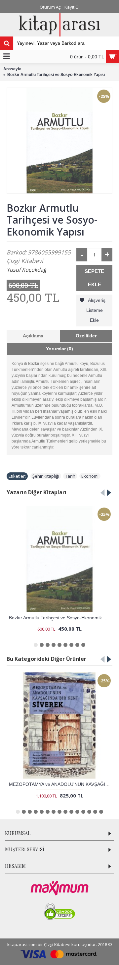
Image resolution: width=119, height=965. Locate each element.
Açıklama (33, 335)
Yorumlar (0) (59, 348)
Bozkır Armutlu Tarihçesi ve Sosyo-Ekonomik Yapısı (60, 617)
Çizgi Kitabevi (25, 261)
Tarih (70, 476)
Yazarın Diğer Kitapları (36, 492)
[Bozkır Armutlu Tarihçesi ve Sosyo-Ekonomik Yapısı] (59, 140)
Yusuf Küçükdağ (26, 269)
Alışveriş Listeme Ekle (96, 310)
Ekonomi (90, 476)
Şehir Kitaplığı (45, 476)
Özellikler (86, 335)
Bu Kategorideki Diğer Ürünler (46, 658)
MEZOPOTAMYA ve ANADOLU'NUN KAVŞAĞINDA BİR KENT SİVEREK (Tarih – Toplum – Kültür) (60, 784)
